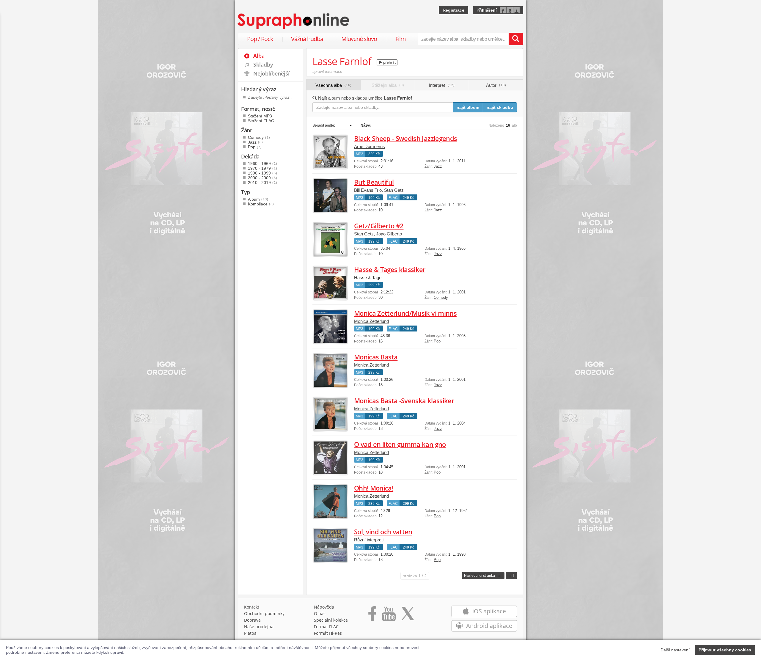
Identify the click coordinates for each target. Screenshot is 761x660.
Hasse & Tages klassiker (389, 269)
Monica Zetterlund (371, 321)
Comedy (441, 297)
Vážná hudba (307, 39)
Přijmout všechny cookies (725, 650)
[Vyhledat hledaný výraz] (515, 39)
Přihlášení (487, 10)
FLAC (393, 198)
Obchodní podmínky (264, 613)
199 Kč (374, 198)
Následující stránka (482, 575)
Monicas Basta (375, 356)
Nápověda (324, 607)
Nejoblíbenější (271, 73)
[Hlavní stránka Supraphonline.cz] (294, 21)
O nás (320, 613)
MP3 (359, 154)
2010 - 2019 (262, 182)
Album (258, 199)
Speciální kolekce (331, 620)
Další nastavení (675, 650)
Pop (437, 341)
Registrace (453, 10)
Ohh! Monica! (373, 487)
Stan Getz (394, 190)
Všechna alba (333, 85)
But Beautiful (374, 181)
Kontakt (251, 607)
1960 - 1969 (262, 163)
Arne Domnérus (369, 146)
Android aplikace (488, 626)
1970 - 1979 (262, 168)
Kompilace (261, 204)
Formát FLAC (326, 626)
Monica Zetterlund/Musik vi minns (405, 313)
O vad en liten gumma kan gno (400, 444)
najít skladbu (500, 107)
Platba (250, 633)
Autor (496, 85)
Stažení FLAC (261, 120)
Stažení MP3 (260, 116)
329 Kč (374, 154)
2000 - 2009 (262, 177)
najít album (468, 107)
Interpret (442, 85)
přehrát (389, 62)
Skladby (263, 64)
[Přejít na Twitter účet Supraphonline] (407, 615)
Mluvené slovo (359, 39)
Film (400, 39)
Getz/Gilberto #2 (378, 225)
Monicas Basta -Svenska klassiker (404, 400)
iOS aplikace (488, 611)
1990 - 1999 (262, 173)
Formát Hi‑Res (328, 633)
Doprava (252, 620)
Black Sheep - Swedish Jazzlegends (405, 138)
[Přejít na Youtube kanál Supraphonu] (388, 615)
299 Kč (374, 285)
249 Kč (408, 198)
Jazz (438, 166)
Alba (259, 55)
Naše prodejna (258, 626)
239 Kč (374, 372)
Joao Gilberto (389, 233)
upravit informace (327, 71)
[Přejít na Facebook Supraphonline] (372, 615)
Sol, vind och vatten (383, 531)
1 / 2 (415, 575)
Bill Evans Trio (368, 190)
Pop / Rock (260, 39)
